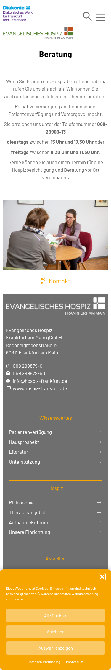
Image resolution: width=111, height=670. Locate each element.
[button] (102, 577)
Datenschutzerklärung (44, 662)
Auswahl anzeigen (55, 648)
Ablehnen (56, 631)
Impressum (74, 662)
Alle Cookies (55, 615)
